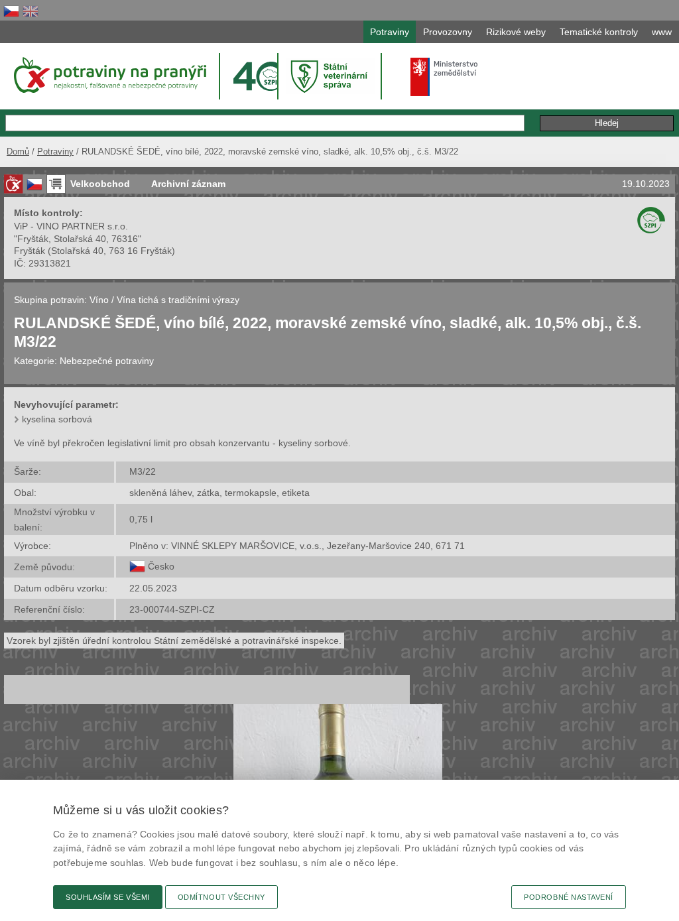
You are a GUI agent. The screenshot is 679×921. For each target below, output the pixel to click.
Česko (161, 566)
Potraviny (55, 151)
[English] (30, 11)
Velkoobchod (100, 183)
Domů (18, 151)
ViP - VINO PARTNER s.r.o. (71, 226)
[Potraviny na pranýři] (109, 75)
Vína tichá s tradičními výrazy (178, 299)
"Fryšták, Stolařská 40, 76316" (77, 238)
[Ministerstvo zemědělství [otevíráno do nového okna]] (444, 77)
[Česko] (137, 566)
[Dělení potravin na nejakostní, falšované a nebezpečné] (13, 184)
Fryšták (29, 250)
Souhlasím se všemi (108, 897)
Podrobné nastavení (568, 897)
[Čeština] (11, 11)
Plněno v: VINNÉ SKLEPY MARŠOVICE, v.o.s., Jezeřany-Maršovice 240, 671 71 (297, 545)
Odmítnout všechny (221, 897)
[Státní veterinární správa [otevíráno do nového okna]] (330, 76)
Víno (99, 299)
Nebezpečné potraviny (107, 360)
